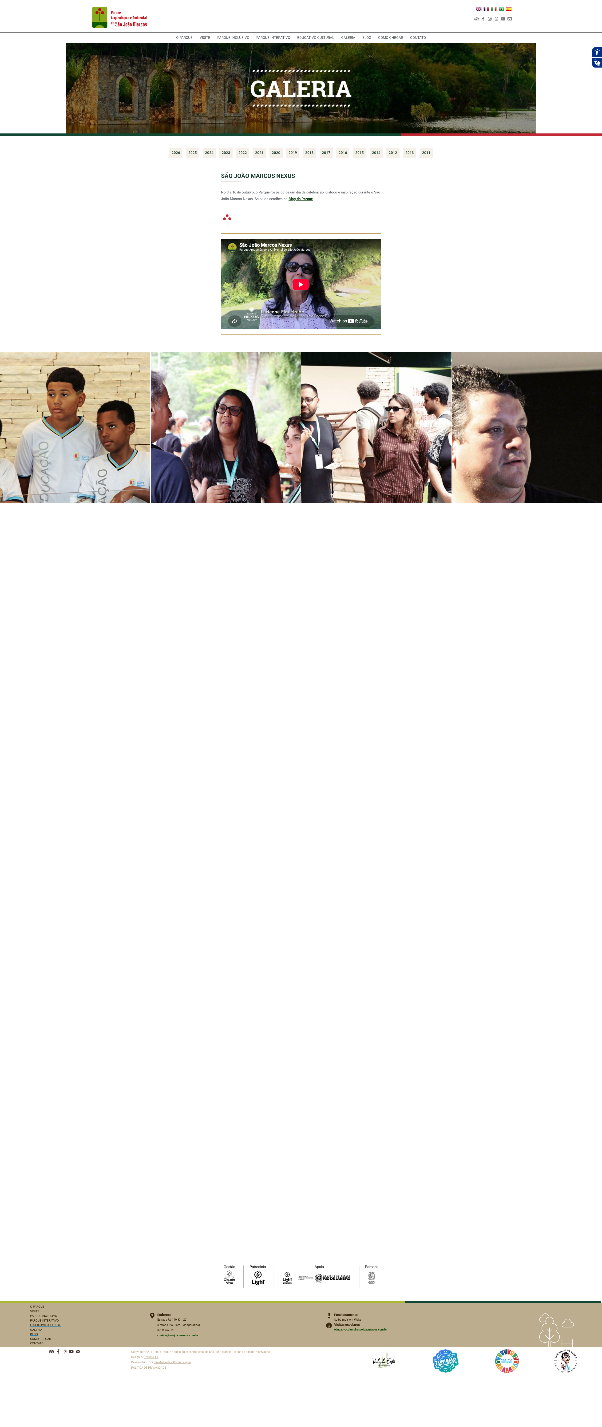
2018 (309, 153)
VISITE (205, 38)
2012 (393, 153)
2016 (343, 153)
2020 (276, 153)
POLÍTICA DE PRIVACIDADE (148, 1367)
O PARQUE (184, 38)
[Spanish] (509, 9)
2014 (376, 153)
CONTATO (418, 38)
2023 (226, 153)
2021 (259, 153)
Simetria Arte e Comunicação (172, 1362)
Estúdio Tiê (151, 1357)
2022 (242, 153)
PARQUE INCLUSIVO (233, 38)
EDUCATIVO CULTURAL (315, 38)
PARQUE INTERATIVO (273, 38)
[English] (479, 9)
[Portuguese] (501, 9)
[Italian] (494, 9)
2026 (176, 153)
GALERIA (348, 38)
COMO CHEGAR (390, 38)
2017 (326, 153)
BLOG (366, 38)
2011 (426, 153)
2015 (359, 153)
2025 (192, 153)
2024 (209, 153)
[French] (486, 9)
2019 (293, 153)
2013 (409, 153)
